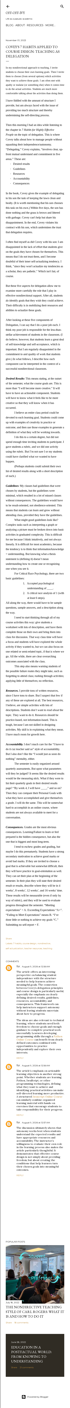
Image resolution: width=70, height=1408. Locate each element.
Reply (20, 1058)
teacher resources (33, 948)
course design (29, 943)
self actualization (14, 948)
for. (18, 966)
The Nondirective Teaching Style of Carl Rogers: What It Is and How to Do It (35, 1312)
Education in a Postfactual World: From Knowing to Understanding (31, 1354)
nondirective (44, 943)
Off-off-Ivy (15, 13)
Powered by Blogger (37, 1396)
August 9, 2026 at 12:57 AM (36, 1122)
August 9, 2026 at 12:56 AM (36, 966)
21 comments (27, 1367)
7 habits (17, 943)
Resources (35, 25)
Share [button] (9, 938)
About (20, 25)
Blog (9, 25)
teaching (47, 948)
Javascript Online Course (47, 1096)
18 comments (21, 1322)
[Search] (62, 5)
